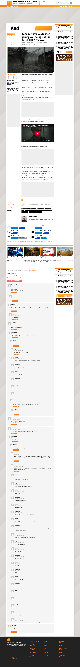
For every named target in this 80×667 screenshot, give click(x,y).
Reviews (21, 2)
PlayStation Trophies (63, 648)
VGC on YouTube (32, 658)
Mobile (31, 3)
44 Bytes (14, 658)
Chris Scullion (10, 44)
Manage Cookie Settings (34, 641)
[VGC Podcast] (66, 6)
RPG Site (61, 652)
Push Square (61, 651)
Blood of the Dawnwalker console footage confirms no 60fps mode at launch (31, 258)
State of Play (37, 119)
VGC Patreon (32, 653)
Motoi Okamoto (33, 208)
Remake (45, 210)
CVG (60, 642)
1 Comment (21, 261)
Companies (46, 649)
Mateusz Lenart (25, 208)
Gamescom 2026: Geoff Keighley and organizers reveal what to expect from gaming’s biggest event (65, 47)
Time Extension (62, 655)
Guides (34, 2)
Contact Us (31, 646)
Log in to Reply (14, 292)
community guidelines (32, 270)
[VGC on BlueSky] (69, 6)
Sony (33, 119)
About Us (31, 642)
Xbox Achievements (63, 656)
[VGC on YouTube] (70, 6)
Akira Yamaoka (41, 208)
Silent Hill (23, 82)
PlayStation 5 (32, 121)
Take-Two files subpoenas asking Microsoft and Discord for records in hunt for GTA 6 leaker (65, 33)
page (46, 275)
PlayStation (15, 3)
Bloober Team (24, 144)
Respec (60, 653)
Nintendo (23, 3)
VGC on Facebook (32, 652)
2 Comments (70, 260)
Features (28, 2)
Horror (40, 210)
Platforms (46, 651)
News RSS (46, 652)
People (45, 646)
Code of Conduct (32, 645)
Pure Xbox (61, 649)
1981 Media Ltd (11, 642)
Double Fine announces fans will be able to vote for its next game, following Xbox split (47, 258)
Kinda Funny (61, 645)
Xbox (20, 3)
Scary (50, 210)
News (15, 2)
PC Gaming (28, 3)
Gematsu (61, 644)
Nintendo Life (61, 646)
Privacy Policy (32, 648)
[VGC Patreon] (65, 6)
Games (45, 648)
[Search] (71, 3)
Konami (35, 210)
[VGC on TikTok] (71, 6)
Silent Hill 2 (50, 119)
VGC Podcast (32, 655)
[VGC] (9, 3)
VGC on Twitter (32, 656)
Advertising (31, 644)
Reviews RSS (46, 655)
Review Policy (32, 649)
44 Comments (12, 74)
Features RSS (46, 653)
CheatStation (61, 641)
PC (37, 121)
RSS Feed (31, 651)
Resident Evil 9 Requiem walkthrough (46, 1)
